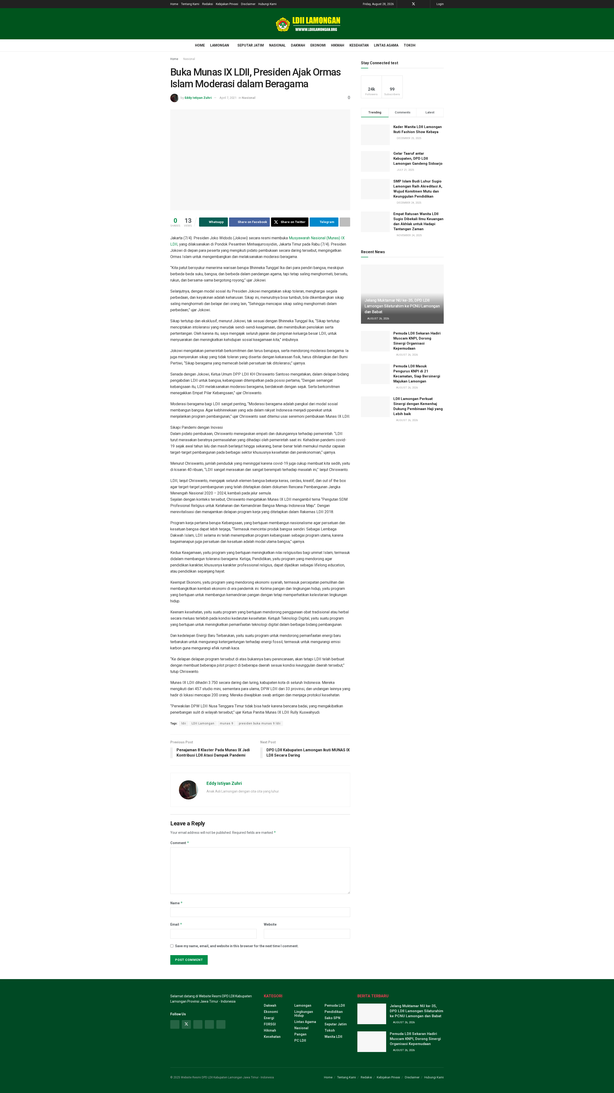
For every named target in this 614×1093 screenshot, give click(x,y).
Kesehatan (359, 45)
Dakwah (298, 45)
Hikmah (337, 45)
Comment (179, 842)
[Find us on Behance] (209, 1024)
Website (270, 924)
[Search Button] (442, 45)
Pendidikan (334, 1012)
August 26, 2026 (378, 318)
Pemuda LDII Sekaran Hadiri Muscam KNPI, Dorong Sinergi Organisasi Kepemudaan (415, 1039)
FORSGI (270, 1024)
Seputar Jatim (250, 45)
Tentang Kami (190, 4)
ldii (183, 723)
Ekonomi (318, 45)
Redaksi (207, 4)
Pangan (300, 1034)
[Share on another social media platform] (345, 222)
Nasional (277, 45)
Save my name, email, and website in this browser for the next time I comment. (237, 946)
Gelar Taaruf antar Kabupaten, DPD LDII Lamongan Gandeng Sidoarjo (418, 158)
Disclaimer (248, 4)
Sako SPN (332, 1018)
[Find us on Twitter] (413, 4)
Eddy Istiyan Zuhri (198, 98)
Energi (269, 1018)
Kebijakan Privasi (227, 4)
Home (174, 4)
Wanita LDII (333, 1037)
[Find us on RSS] (426, 4)
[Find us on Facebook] (407, 4)
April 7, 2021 (227, 98)
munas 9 (226, 723)
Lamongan (219, 45)
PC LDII (300, 1040)
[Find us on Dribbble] (220, 1024)
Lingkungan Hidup (303, 1013)
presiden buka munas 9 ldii (260, 723)
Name (176, 903)
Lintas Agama (386, 45)
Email (176, 924)
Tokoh (409, 45)
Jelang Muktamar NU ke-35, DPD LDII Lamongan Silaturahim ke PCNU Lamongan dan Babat (402, 306)
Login (440, 4)
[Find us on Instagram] (197, 1024)
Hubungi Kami (267, 4)
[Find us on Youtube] (420, 4)
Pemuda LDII (335, 1005)
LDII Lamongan (203, 723)
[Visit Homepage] (307, 23)
